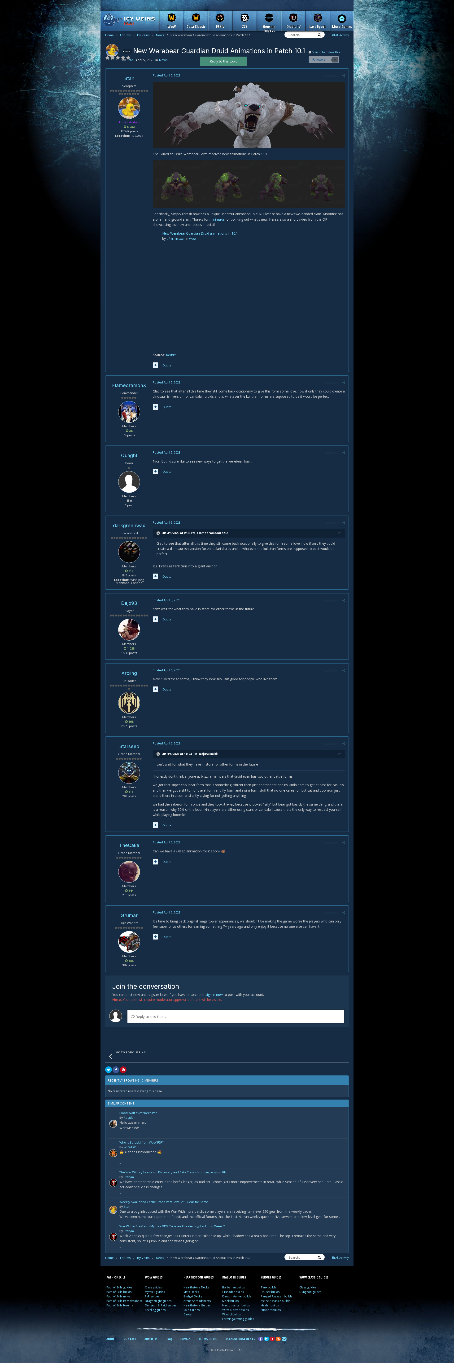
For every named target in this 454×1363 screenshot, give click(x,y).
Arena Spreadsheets (197, 1301)
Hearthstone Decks (196, 1287)
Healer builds (270, 1305)
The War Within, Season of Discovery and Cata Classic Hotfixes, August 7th (172, 1172)
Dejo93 (129, 603)
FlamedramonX (129, 385)
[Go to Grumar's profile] (129, 942)
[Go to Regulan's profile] (113, 1124)
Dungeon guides (310, 1292)
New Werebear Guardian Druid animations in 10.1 (200, 233)
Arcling (129, 673)
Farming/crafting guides (238, 1319)
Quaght (129, 455)
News (162, 35)
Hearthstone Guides (196, 1305)
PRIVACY (185, 1338)
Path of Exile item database (124, 1301)
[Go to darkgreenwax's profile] (129, 552)
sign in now (214, 994)
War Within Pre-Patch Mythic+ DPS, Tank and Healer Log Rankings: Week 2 (172, 1226)
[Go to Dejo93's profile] (129, 630)
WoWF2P (130, 1147)
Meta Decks (191, 1292)
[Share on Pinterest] (123, 1069)
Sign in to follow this (326, 52)
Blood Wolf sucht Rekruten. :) (139, 1113)
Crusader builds (233, 1292)
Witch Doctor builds (235, 1310)
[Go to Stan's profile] (112, 50)
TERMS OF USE (208, 1338)
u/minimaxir (176, 238)
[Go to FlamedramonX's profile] (129, 412)
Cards (187, 1314)
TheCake (129, 845)
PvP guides (152, 1296)
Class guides (153, 1287)
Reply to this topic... (151, 1016)
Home (111, 35)
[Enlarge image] (249, 114)
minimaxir (217, 219)
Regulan (129, 1117)
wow (192, 238)
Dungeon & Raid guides (160, 1305)
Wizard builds (231, 1314)
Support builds (271, 1310)
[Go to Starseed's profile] (129, 773)
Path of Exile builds (118, 1292)
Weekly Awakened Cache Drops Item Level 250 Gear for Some (163, 1202)
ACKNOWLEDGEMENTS (240, 1338)
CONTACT (130, 1338)
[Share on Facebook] (116, 1069)
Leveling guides (155, 1310)
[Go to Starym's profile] (113, 1183)
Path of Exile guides (119, 1287)
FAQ (169, 1338)
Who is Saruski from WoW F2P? (141, 1143)
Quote (166, 365)
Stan (129, 78)
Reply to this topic (223, 61)
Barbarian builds (233, 1287)
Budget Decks (192, 1296)
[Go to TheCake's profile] (129, 872)
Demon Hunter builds (236, 1296)
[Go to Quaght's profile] (129, 482)
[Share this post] (343, 75)
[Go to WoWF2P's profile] (113, 1153)
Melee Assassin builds (275, 1301)
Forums (127, 35)
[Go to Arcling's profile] (129, 703)
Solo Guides (191, 1310)
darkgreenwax (129, 525)
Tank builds (268, 1287)
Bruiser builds (270, 1292)
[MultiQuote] (155, 365)
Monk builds (230, 1301)
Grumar (129, 915)
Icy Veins (145, 35)
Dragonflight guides (158, 1301)
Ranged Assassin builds (276, 1296)
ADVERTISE (151, 1338)
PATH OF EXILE (115, 1277)
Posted (166, 75)
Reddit (171, 355)
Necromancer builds (236, 1305)
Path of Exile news (118, 1296)
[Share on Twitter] (108, 1069)
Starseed (129, 746)
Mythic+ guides (155, 1292)
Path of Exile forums (119, 1305)
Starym (129, 1177)
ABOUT (111, 1338)
